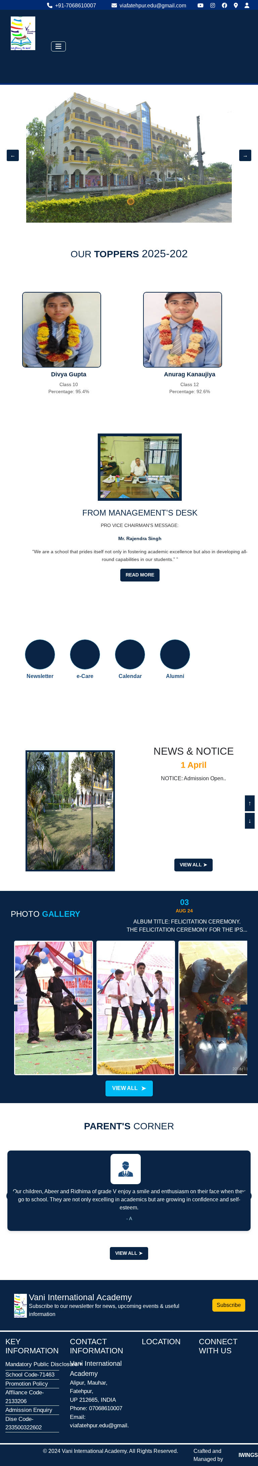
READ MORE (140, 574)
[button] (32, 1364)
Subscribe (229, 1305)
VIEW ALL (193, 864)
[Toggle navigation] (58, 46)
